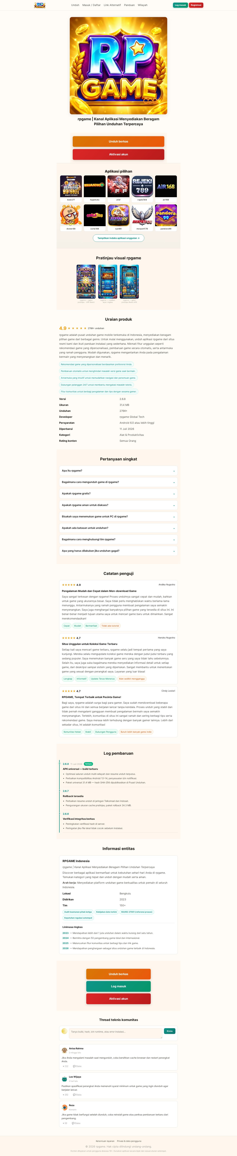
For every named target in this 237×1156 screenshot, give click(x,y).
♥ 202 (65, 1095)
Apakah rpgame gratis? (76, 493)
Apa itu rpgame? (72, 470)
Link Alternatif (112, 5)
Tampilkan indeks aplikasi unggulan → (119, 238)
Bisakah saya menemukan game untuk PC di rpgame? (95, 516)
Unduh (75, 5)
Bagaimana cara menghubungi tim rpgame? (88, 539)
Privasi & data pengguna (129, 1141)
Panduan (129, 5)
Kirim (170, 1031)
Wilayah (142, 5)
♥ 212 (65, 1066)
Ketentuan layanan (105, 1141)
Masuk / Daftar (91, 5)
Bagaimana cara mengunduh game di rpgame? (90, 482)
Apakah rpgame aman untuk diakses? (85, 505)
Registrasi (196, 5)
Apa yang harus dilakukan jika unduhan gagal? (90, 550)
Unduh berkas (118, 141)
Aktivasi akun (118, 154)
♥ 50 (65, 1123)
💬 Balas (77, 1066)
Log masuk (180, 5)
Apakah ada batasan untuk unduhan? (85, 527)
